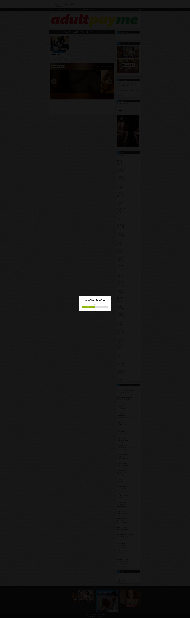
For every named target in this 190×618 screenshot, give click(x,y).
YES (88, 306)
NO (101, 306)
